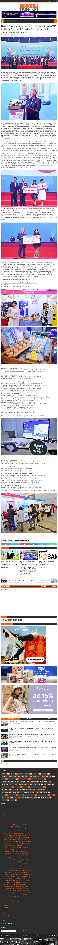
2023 (4, 813)
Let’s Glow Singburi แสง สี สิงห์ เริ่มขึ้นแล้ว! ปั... (15, 839)
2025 (4, 809)
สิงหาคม (6, 823)
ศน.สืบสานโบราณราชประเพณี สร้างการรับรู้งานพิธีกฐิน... (17, 831)
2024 (4, 811)
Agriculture (37, 784)
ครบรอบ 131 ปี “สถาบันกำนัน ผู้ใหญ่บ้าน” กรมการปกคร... (17, 880)
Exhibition (12, 779)
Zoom (12, 773)
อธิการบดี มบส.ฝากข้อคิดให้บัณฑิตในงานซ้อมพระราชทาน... (18, 841)
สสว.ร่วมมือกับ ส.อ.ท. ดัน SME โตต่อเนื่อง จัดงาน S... (16, 882)
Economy (36, 773)
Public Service (13, 797)
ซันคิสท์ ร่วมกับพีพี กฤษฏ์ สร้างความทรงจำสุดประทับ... (16, 847)
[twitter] (51, 1)
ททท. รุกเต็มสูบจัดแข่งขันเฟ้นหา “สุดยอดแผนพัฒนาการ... (17, 886)
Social (39, 776)
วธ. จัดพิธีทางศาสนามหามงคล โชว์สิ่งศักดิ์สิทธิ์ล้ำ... (16, 862)
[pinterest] (54, 1)
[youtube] (53, 1)
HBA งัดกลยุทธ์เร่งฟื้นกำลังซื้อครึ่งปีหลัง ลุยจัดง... (15, 827)
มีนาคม (6, 913)
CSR (28, 784)
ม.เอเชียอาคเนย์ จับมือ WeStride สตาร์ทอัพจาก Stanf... (16, 903)
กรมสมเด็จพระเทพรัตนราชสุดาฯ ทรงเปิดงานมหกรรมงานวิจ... (18, 874)
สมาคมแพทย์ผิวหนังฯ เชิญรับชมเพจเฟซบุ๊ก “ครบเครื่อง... (17, 859)
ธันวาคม (6, 814)
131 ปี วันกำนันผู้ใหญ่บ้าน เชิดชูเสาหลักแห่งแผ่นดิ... (16, 901)
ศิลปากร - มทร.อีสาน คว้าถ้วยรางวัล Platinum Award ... (16, 872)
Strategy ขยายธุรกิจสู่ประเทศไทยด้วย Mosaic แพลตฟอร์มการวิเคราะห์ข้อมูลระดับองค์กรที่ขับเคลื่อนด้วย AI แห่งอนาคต (47, 563)
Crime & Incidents (17, 789)
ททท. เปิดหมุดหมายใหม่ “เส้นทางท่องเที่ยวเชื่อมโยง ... (16, 829)
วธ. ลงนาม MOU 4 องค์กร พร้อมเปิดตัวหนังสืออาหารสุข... (17, 857)
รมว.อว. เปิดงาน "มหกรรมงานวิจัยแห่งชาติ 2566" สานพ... (17, 894)
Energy (14, 792)
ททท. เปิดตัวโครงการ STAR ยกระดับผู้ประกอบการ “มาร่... (17, 890)
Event (3, 779)
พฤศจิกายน (7, 817)
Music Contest (45, 797)
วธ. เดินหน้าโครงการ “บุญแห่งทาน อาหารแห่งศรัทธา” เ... (17, 868)
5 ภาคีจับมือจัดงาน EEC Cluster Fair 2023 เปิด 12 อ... (16, 851)
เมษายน (6, 911)
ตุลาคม (6, 819)
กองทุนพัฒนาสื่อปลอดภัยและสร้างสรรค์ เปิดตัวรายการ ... (17, 888)
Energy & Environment (37, 787)
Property (12, 784)
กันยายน (6, 821)
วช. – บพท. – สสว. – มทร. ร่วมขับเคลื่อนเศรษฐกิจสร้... (16, 884)
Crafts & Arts (5, 792)
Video (3, 794)
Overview (4, 800)
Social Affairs (47, 784)
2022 (4, 920)
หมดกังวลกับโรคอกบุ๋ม (9, 849)
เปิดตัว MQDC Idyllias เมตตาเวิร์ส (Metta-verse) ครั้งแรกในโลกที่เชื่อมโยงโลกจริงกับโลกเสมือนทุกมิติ (32, 721)
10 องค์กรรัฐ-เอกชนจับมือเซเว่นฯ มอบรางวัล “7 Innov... (17, 824)
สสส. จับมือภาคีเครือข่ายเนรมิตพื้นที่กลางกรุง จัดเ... (15, 845)
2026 (4, 807)
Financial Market (30, 794)
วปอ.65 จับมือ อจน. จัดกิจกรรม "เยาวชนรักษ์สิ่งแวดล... (16, 837)
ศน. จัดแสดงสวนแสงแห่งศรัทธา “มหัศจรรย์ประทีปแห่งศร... (17, 870)
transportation (25, 797)
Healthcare (48, 776)
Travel (31, 776)
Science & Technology (23, 540)
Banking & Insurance (26, 792)
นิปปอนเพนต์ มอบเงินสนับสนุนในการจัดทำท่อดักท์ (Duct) (17, 876)
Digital (37, 792)
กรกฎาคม (6, 905)
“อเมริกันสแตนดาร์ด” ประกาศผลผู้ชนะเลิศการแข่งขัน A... (17, 843)
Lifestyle (4, 773)
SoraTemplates (22, 935)
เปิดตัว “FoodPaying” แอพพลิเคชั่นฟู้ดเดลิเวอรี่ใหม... (16, 833)
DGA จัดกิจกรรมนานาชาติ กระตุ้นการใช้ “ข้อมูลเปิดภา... (17, 853)
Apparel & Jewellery (42, 794)
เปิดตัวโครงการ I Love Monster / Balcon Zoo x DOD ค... (17, 899)
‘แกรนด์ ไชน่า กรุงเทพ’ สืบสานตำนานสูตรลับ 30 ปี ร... (16, 855)
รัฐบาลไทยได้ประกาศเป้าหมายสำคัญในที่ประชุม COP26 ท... (18, 866)
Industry (21, 784)
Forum (45, 792)
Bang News (10, 935)
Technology (12, 794)
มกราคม (6, 918)
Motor (3, 784)
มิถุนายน (6, 907)
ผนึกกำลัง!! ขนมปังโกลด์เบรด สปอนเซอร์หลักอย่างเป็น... (17, 835)
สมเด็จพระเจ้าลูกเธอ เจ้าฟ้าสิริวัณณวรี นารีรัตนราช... (16, 878)
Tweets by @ (4, 763)
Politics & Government (18, 776)
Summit (12, 800)
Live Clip (35, 797)
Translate (27, 930)
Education (33, 781)
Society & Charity (6, 781)
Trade (20, 794)
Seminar (17, 787)
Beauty (25, 787)
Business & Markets (23, 773)
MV (52, 794)
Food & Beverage (44, 781)
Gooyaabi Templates (37, 935)
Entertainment (24, 779)
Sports (44, 773)
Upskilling (39, 789)
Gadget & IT (29, 789)
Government (5, 776)
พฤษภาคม (6, 909)
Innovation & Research (11, 540)
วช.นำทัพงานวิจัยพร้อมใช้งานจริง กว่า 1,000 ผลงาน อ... (17, 897)
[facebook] (49, 1)
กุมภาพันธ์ (6, 916)
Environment (5, 789)
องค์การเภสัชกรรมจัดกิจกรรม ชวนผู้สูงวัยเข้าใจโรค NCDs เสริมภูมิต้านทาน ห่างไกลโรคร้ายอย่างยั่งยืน (32, 754)
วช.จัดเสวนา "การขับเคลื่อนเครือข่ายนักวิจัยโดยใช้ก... (16, 864)
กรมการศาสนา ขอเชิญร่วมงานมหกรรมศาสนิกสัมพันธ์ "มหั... (18, 892)
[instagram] (56, 1)
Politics (4, 797)
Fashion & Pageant (6, 787)
